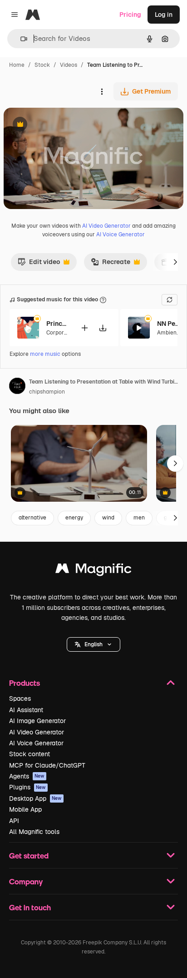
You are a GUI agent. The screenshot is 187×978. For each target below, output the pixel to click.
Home (17, 65)
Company (26, 881)
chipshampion (47, 391)
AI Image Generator (37, 721)
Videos (68, 65)
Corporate (59, 332)
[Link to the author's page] (17, 387)
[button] (93, 644)
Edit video (39, 264)
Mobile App (25, 809)
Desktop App (35, 798)
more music (45, 354)
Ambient (168, 332)
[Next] (175, 261)
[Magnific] (93, 571)
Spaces (20, 698)
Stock (42, 65)
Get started (29, 855)
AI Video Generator (106, 226)
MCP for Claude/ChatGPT (47, 765)
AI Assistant (26, 710)
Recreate (110, 264)
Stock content (29, 754)
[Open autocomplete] (20, 38)
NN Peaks (168, 323)
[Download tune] (102, 328)
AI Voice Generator (120, 234)
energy (74, 517)
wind (108, 517)
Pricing (130, 14)
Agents (26, 776)
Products (24, 683)
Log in (163, 14)
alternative (32, 517)
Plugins (27, 787)
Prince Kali (57, 323)
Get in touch (30, 907)
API (14, 821)
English (93, 644)
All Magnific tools (34, 832)
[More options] (102, 91)
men (139, 517)
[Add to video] (84, 328)
